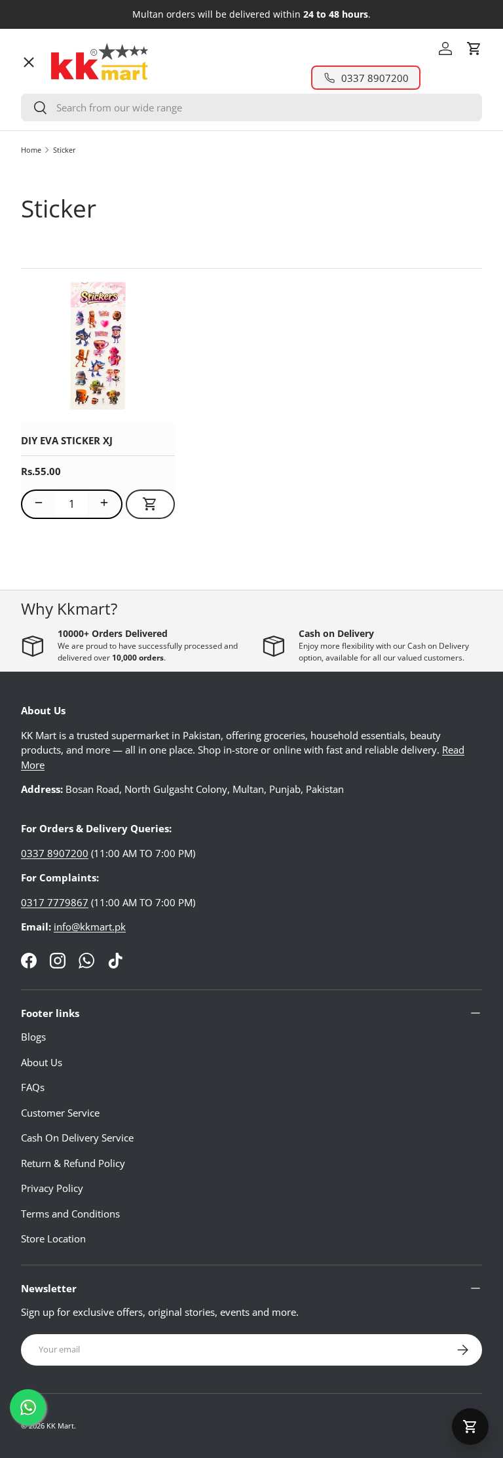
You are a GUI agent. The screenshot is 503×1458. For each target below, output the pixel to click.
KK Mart (60, 1425)
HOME (46, 88)
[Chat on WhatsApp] (28, 1407)
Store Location (53, 1238)
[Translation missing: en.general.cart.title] (470, 1426)
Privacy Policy (52, 1188)
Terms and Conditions (70, 1213)
